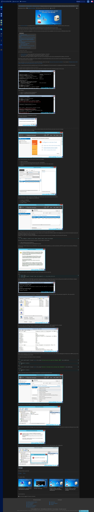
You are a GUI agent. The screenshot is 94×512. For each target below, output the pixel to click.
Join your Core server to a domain (56, 61)
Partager (20, 473)
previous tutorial (24, 25)
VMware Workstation (1, 24)
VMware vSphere (1, 22)
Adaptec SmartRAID (1, 34)
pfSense (1, 45)
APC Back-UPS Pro (1, 40)
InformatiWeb (7, 1)
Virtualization (23, 1)
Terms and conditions (32, 505)
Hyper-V (1, 29)
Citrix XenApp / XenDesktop (1, 14)
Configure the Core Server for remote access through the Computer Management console (26, 39)
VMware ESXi (1, 20)
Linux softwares (30, 503)
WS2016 (1, 9)
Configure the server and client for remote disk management (27, 42)
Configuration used (23, 34)
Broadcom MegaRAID (1, 36)
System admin (16, 1)
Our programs (30, 504)
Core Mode (33, 8)
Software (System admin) (32, 502)
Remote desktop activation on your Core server (26, 46)
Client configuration (23, 44)
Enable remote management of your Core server (27, 36)
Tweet (24, 473)
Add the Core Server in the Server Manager (27, 37)
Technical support (54, 503)
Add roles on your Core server (25, 47)
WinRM (29, 8)
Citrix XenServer (1, 16)
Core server (23, 55)
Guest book (53, 502)
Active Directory (24, 54)
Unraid (1, 49)
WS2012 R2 (1, 7)
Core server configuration (24, 43)
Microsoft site (51, 427)
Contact (52, 504)
